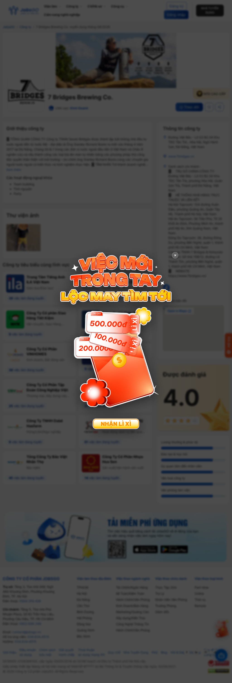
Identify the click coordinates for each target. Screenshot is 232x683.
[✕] (116, 341)
